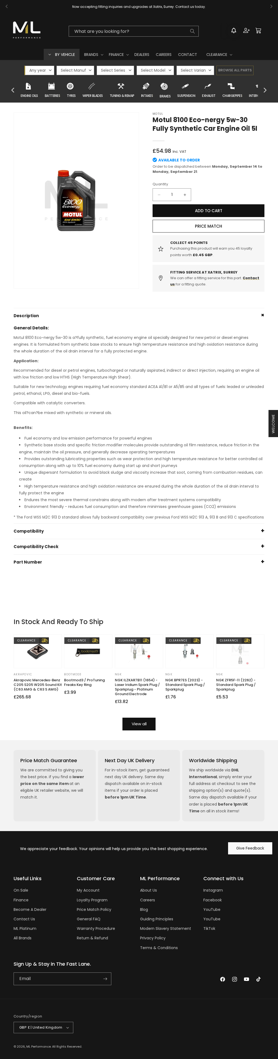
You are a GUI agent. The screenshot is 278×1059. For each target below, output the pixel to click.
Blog (144, 909)
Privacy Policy (153, 938)
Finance (21, 900)
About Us (148, 890)
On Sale (21, 890)
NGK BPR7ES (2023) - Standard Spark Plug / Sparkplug (185, 685)
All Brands (22, 938)
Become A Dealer (30, 909)
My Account (88, 890)
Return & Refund (92, 938)
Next (264, 90)
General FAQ (88, 919)
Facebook (212, 900)
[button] (93, 54)
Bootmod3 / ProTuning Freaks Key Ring (84, 682)
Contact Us (24, 919)
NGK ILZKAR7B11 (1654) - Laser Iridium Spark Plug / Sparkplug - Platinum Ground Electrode (137, 687)
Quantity (160, 184)
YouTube (211, 909)
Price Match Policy (94, 909)
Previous (13, 90)
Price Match (208, 226)
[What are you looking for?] (192, 31)
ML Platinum (25, 928)
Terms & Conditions (159, 947)
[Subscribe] (105, 978)
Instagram (213, 890)
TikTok (209, 928)
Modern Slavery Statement (165, 928)
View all (139, 724)
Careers (147, 900)
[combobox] (133, 31)
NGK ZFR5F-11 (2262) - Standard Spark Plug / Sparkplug (236, 685)
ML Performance (38, 1046)
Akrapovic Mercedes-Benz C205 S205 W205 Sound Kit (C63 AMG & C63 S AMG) (38, 685)
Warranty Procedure (96, 928)
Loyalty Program (92, 900)
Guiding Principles (156, 919)
